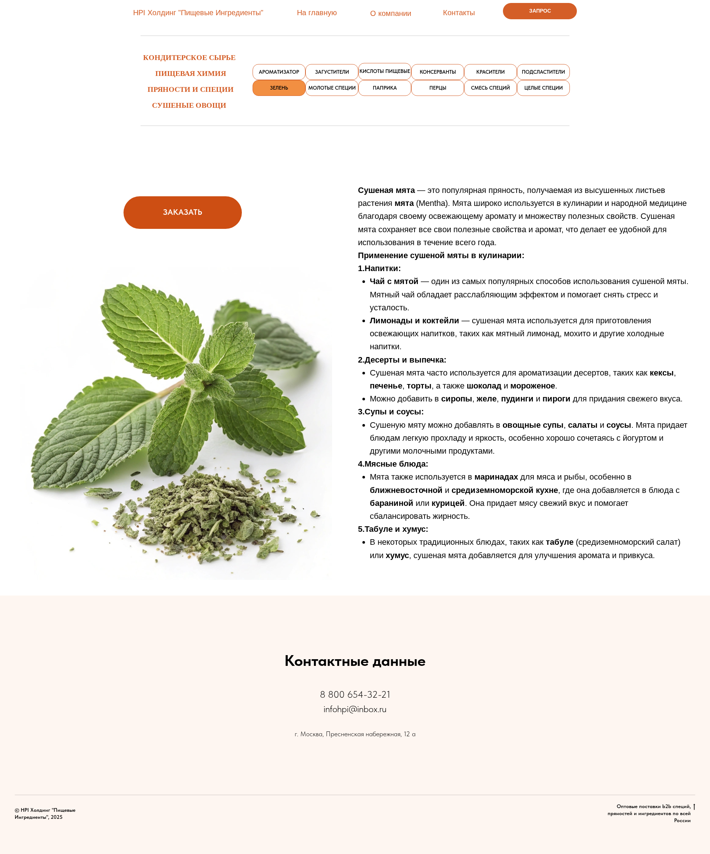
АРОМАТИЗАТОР (279, 72)
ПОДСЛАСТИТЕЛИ (543, 72)
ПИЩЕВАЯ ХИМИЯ (190, 73)
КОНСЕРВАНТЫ (438, 72)
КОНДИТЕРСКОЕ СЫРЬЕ (189, 57)
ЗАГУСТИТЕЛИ (332, 72)
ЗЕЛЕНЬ (279, 88)
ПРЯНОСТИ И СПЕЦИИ (191, 89)
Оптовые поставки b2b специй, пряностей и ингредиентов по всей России (649, 813)
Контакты (459, 13)
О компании (390, 13)
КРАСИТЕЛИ (490, 72)
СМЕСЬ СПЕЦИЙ (490, 88)
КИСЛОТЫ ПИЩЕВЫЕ (384, 71)
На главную (317, 13)
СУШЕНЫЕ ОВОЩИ (189, 105)
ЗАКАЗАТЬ (182, 212)
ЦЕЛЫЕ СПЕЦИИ (543, 88)
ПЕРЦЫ (437, 88)
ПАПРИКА (385, 88)
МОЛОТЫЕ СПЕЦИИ (332, 88)
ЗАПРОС (540, 11)
